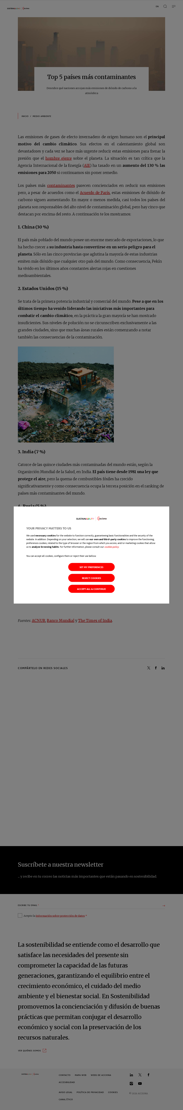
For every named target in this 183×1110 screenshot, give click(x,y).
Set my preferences (91, 566)
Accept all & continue (91, 588)
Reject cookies (91, 577)
